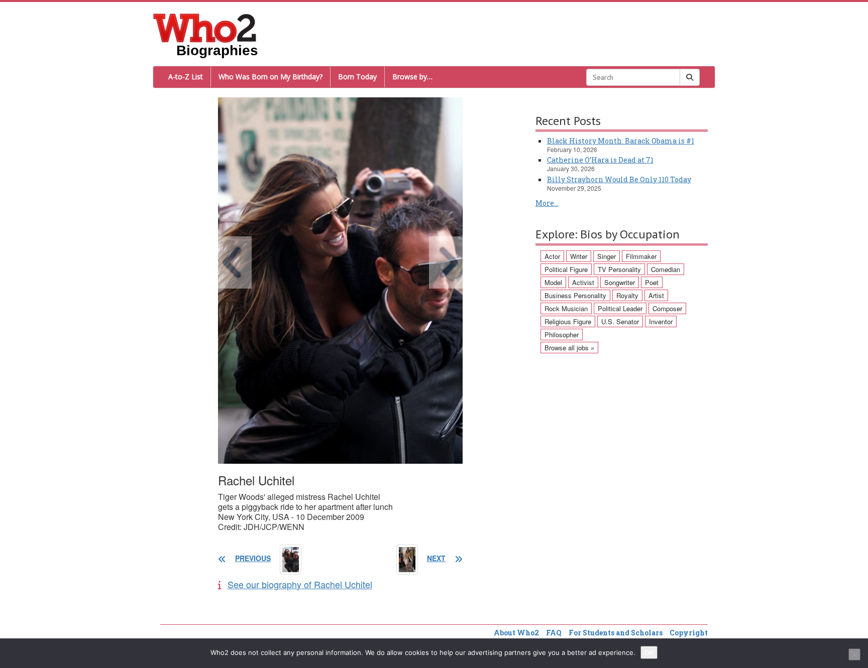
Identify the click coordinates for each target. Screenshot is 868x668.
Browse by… (412, 76)
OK (649, 652)
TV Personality (619, 269)
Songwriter (619, 282)
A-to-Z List (185, 76)
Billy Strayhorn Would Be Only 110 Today (619, 179)
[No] (854, 654)
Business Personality (575, 295)
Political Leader (620, 308)
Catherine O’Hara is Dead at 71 (600, 160)
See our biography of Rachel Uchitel (300, 584)
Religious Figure (568, 321)
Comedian (665, 269)
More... (547, 203)
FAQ (554, 632)
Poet (652, 282)
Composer (667, 308)
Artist (656, 295)
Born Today (357, 76)
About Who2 (516, 632)
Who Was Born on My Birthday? (270, 76)
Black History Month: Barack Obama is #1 (620, 141)
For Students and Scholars (616, 632)
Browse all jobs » (569, 347)
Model (553, 282)
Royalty (627, 295)
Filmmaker (641, 256)
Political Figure (566, 269)
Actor (552, 256)
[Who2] (205, 27)
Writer (578, 256)
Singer (606, 256)
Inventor (661, 321)
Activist (583, 282)
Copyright (689, 632)
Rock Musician (566, 308)
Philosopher (562, 334)
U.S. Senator (620, 321)
